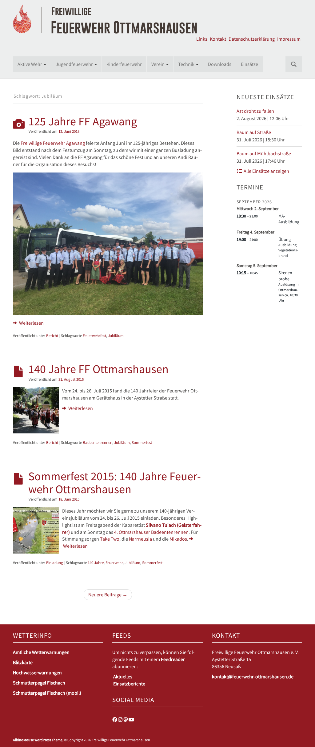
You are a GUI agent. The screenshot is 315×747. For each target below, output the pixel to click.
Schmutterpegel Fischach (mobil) (47, 693)
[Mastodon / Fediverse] (125, 720)
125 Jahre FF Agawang (82, 121)
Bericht (52, 335)
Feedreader (173, 659)
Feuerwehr (114, 562)
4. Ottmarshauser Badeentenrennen (151, 532)
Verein (158, 64)
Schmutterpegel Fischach (39, 683)
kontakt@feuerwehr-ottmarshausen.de (252, 676)
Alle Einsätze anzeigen (266, 171)
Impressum (289, 39)
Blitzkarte (23, 662)
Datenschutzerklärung (252, 39)
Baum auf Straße (254, 132)
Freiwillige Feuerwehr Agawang (53, 143)
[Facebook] (114, 720)
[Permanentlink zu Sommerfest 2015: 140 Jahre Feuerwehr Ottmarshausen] (36, 530)
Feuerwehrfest (94, 335)
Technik (186, 64)
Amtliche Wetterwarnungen (41, 652)
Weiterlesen (31, 323)
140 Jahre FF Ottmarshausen (98, 368)
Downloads (219, 64)
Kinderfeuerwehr (124, 64)
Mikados (178, 539)
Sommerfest (142, 442)
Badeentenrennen (97, 442)
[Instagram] (120, 720)
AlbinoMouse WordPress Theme (37, 739)
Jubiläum (116, 335)
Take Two (109, 539)
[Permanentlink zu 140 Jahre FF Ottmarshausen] (36, 410)
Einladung (54, 562)
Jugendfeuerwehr (75, 64)
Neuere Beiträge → (107, 594)
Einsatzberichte (129, 683)
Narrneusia (140, 539)
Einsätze (249, 64)
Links (201, 39)
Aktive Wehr (30, 64)
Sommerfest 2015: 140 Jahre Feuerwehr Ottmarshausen (114, 482)
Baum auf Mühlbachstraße (264, 153)
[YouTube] (131, 720)
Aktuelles (122, 676)
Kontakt (218, 39)
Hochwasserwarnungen (37, 672)
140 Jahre (96, 562)
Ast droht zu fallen (255, 111)
